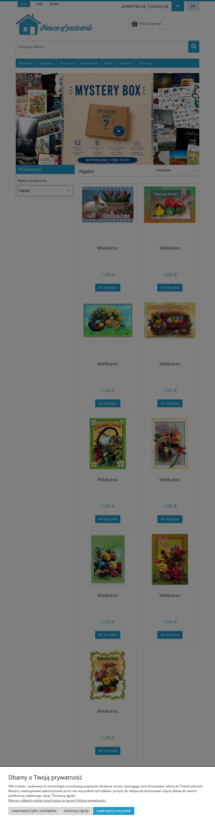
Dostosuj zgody (76, 811)
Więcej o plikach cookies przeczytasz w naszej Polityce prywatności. (57, 800)
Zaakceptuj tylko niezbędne (34, 811)
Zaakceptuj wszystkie (113, 811)
